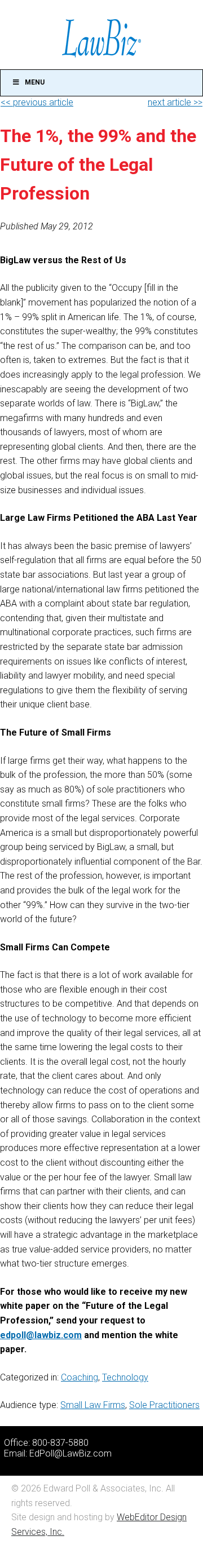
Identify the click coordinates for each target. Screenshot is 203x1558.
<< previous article (37, 102)
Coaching (79, 1377)
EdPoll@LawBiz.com (70, 1453)
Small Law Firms (92, 1405)
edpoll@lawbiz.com (41, 1335)
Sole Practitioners (164, 1405)
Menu (35, 82)
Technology (125, 1377)
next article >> (175, 102)
